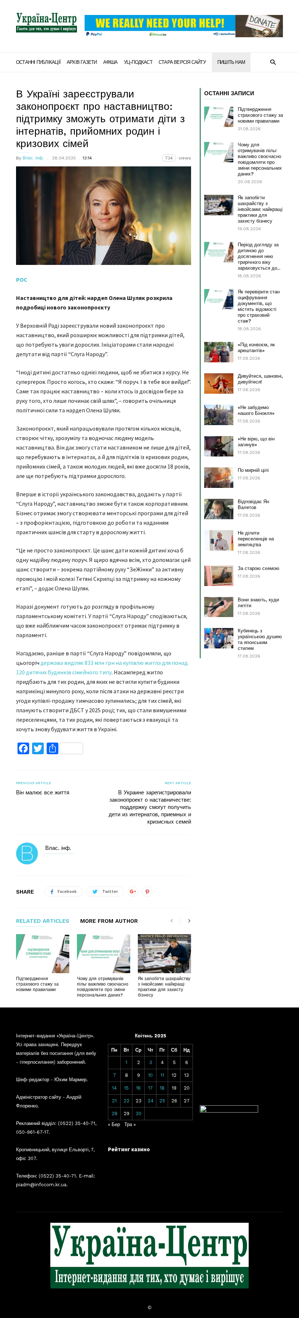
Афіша (110, 62)
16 (138, 1088)
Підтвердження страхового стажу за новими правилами (37, 984)
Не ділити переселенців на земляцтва (256, 538)
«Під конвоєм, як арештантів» (256, 347)
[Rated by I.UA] (229, 1111)
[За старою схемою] (218, 576)
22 (126, 1100)
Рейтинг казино (129, 1149)
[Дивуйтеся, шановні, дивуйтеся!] (218, 383)
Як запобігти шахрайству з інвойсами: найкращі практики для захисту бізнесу (164, 987)
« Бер (114, 1124)
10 (150, 1075)
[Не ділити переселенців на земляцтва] (218, 540)
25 (162, 1100)
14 (114, 1088)
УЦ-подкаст (138, 62)
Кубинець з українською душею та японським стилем (260, 639)
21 (114, 1100)
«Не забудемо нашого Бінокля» (256, 410)
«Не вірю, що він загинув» (256, 441)
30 (138, 1113)
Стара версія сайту (182, 62)
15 (126, 1088)
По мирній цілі (253, 470)
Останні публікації (38, 62)
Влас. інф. (33, 158)
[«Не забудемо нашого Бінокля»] (218, 415)
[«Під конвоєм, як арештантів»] (218, 352)
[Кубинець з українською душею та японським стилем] (218, 638)
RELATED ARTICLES (42, 921)
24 (151, 1100)
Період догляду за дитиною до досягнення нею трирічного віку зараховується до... (259, 256)
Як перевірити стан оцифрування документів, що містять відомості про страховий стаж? (259, 306)
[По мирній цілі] (218, 477)
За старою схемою (258, 568)
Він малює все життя (42, 792)
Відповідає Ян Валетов (253, 504)
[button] (273, 61)
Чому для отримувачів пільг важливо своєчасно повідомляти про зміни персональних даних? (102, 987)
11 (162, 1075)
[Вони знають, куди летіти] (218, 607)
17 (150, 1088)
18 (162, 1088)
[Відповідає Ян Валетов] (218, 509)
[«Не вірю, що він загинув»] (218, 446)
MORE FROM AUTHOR (109, 921)
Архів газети (82, 62)
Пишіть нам (231, 62)
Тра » (130, 1124)
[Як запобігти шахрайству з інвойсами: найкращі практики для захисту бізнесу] (164, 953)
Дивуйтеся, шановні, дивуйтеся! (260, 379)
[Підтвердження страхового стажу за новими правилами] (42, 953)
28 (114, 1113)
